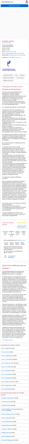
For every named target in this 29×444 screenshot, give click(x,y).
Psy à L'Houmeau (6, 359)
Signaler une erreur (8, 80)
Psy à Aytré (5, 352)
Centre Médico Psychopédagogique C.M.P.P (12, 409)
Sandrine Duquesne (7, 398)
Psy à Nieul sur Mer (7, 363)
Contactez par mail (8, 75)
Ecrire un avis (21, 226)
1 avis (9, 57)
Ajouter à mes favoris (8, 77)
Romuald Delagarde (7, 440)
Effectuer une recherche (14, 5)
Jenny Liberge (5, 418)
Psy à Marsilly (5, 389)
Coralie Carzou (6, 401)
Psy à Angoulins (6, 385)
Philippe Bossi (5, 432)
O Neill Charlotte (6, 421)
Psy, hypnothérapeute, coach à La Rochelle (13, 53)
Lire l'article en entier (7, 340)
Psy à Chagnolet (6, 378)
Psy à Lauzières (6, 374)
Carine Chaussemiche (8, 414)
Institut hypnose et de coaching (17, 55)
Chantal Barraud (6, 425)
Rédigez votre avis (16, 57)
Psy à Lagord (5, 348)
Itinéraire (22, 75)
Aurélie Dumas (6, 405)
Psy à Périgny (5, 370)
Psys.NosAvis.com (7, 2)
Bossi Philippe (5, 436)
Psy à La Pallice (6, 367)
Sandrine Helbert (6, 429)
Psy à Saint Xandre (7, 381)
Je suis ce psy (19, 77)
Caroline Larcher (21, 240)
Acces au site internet (10, 51)
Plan (16, 75)
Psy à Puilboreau (6, 355)
